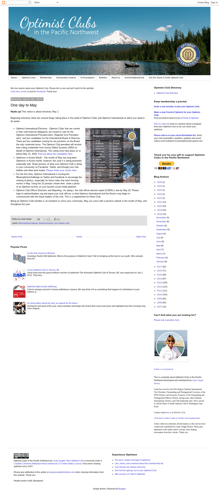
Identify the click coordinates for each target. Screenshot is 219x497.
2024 (159, 190)
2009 (159, 299)
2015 (159, 275)
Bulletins (103, 77)
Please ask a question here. (167, 320)
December (161, 217)
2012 (159, 287)
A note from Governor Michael (41, 253)
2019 (159, 210)
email (23, 91)
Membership (46, 77)
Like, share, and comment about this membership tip (139, 463)
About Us (116, 77)
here (167, 412)
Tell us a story (160, 124)
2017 (159, 267)
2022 (159, 198)
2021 (159, 202)
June (159, 241)
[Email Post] (38, 219)
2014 (159, 278)
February (160, 257)
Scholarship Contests (66, 77)
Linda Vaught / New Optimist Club (68, 461)
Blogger (122, 489)
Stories (14, 77)
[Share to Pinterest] (58, 219)
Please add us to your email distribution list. (175, 135)
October (160, 225)
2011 (159, 290)
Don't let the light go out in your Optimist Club (135, 470)
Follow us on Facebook (163, 369)
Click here (15, 91)
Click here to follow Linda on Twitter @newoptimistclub (177, 418)
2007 (159, 307)
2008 (159, 302)
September (161, 229)
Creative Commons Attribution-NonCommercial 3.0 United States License (48, 463)
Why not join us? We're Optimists (130, 474)
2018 (159, 214)
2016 (159, 270)
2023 (159, 194)
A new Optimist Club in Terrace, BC (43, 270)
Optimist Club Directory (167, 93)
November (161, 221)
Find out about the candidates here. (55, 154)
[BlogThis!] (48, 219)
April (158, 249)
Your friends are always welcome (130, 467)
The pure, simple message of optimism (133, 460)
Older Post (141, 237)
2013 (159, 282)
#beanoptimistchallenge (28, 223)
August (159, 234)
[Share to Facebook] (55, 219)
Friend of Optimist (190, 118)
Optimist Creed (29, 77)
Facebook (41, 91)
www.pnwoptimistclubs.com (62, 472)
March (159, 254)
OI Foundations (87, 77)
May (158, 245)
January (160, 261)
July (158, 237)
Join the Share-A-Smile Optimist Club (166, 77)
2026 (159, 182)
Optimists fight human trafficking (42, 286)
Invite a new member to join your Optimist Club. (177, 106)
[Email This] (45, 219)
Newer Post (16, 237)
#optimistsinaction (46, 223)
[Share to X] (52, 219)
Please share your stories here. (62, 170)
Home (79, 237)
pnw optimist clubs (62, 223)
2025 (159, 186)
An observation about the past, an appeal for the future (52, 303)
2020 (159, 206)
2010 (159, 294)
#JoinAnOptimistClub (134, 77)
